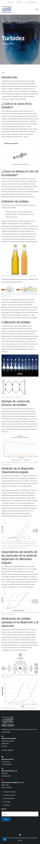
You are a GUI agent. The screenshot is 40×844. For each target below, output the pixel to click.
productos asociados (11, 143)
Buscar (10, 2)
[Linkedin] (20, 835)
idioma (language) (31, 2)
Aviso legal (7, 802)
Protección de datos (10, 792)
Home (3, 73)
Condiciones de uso (10, 795)
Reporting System (9, 798)
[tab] (20, 144)
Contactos (19, 2)
